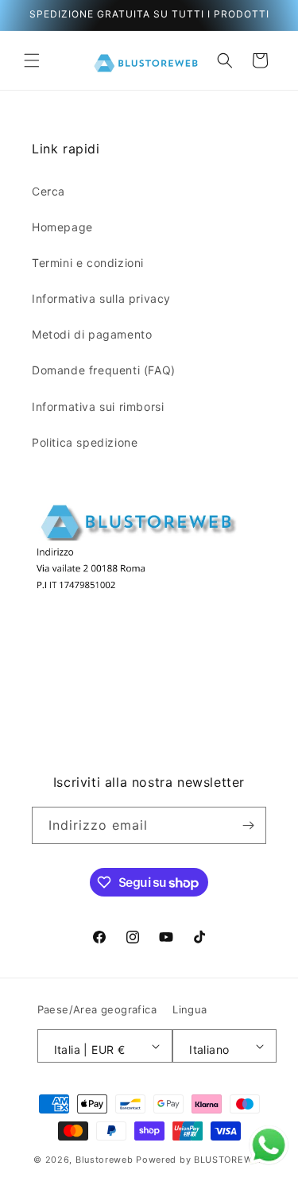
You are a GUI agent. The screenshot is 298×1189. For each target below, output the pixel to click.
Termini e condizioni (88, 262)
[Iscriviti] (247, 825)
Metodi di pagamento (92, 334)
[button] (31, 60)
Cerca (48, 191)
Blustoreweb (104, 1159)
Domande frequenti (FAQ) (104, 370)
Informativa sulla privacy (101, 298)
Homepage (62, 227)
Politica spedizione (84, 442)
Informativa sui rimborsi (98, 406)
